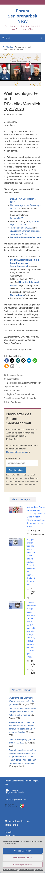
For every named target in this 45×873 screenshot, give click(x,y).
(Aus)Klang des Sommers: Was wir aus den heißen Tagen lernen (22, 701)
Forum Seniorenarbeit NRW (22, 16)
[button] (6, 360)
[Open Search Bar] (41, 38)
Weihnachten (13, 379)
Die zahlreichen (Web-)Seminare (25, 237)
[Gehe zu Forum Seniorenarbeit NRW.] (3, 47)
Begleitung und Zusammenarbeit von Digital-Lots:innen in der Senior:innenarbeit (22, 387)
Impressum (39, 870)
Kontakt (8, 832)
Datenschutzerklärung (10, 870)
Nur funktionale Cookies (22, 858)
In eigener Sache (15, 375)
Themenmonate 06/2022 (21, 228)
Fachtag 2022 (16, 218)
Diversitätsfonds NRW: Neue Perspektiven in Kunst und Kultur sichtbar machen (22, 711)
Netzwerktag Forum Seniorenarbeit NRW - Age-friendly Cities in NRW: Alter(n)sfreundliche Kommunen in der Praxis (35, 517)
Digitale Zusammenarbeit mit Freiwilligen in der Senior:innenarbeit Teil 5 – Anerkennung (21, 398)
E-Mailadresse (13, 458)
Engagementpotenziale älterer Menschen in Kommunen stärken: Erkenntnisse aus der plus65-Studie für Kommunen (31, 562)
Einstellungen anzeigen (22, 865)
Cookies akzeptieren (22, 851)
